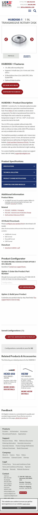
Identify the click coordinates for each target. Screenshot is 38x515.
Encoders (5, 431)
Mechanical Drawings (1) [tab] (27, 56)
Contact (5, 474)
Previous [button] (6, 40)
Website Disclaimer (23, 469)
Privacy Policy (6, 464)
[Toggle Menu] (29, 10)
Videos (23, 455)
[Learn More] (22, 330)
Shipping (5, 469)
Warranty (12, 469)
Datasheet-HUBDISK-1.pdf (12, 248)
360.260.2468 (31, 4)
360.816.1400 (7, 489)
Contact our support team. (17, 267)
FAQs (16, 441)
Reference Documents (26, 441)
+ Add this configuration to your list (20, 337)
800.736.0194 (31, 2)
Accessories (23, 431)
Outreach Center (16, 457)
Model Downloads (22, 448)
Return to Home (7, 4)
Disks (10, 111)
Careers (12, 455)
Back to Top (23, 492)
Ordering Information (9, 443)
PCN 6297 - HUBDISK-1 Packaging (14, 210)
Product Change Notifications (25, 446)
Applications (22, 434)
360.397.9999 (7, 485)
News (18, 455)
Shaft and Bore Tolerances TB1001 (18, 142)
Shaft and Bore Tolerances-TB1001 (14, 215)
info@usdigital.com (27, 7)
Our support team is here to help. (18, 299)
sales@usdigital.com (9, 493)
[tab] (19, 166)
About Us (5, 455)
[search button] (34, 10)
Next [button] (32, 40)
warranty (13, 204)
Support (5, 438)
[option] (19, 39)
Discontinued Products (9, 434)
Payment (27, 467)
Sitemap (26, 457)
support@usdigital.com (22, 153)
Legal (4, 462)
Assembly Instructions (24, 443)
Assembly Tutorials (8, 446)
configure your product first (15, 224)
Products (6, 429)
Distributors (6, 457)
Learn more (26, 504)
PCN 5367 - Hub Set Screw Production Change (18, 212)
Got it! (19, 508)
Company (6, 452)
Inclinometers (14, 431)
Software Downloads (8, 448)
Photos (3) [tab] (11, 56)
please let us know (21, 418)
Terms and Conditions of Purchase (12, 467)
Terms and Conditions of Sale (21, 464)
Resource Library (7, 441)
